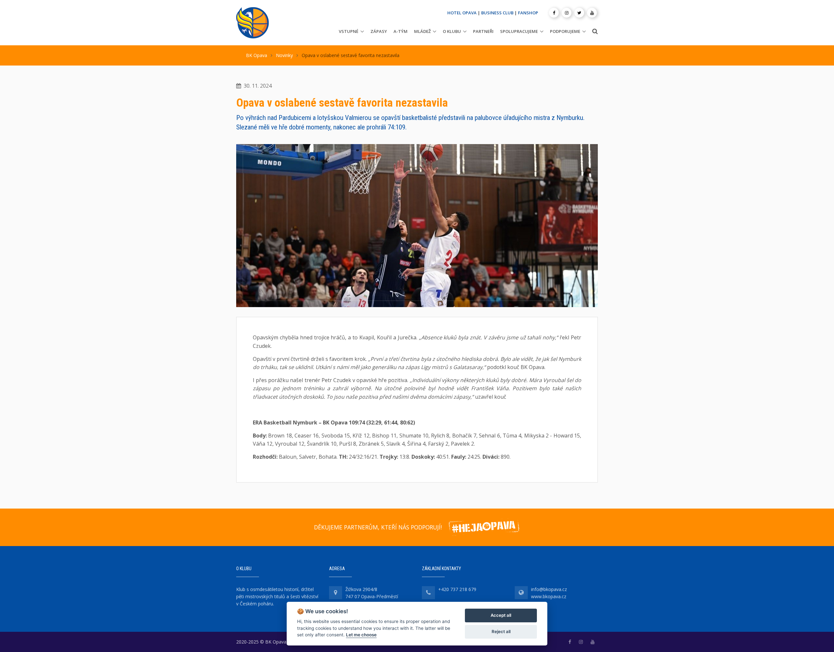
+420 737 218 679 (457, 589)
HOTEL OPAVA (462, 13)
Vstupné (348, 31)
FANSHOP (528, 13)
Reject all (501, 631)
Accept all (501, 615)
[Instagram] (566, 13)
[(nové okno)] (569, 642)
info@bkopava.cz (549, 589)
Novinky (284, 55)
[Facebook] (554, 13)
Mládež (422, 31)
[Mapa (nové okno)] (335, 592)
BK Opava (256, 55)
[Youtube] (592, 13)
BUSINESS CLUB (497, 13)
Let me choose (361, 634)
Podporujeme (565, 31)
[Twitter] (579, 13)
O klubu (452, 31)
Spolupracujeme (519, 31)
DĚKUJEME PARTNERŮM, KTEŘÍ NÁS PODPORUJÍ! (378, 527)
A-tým (401, 31)
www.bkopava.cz (548, 596)
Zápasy (378, 31)
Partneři (483, 31)
